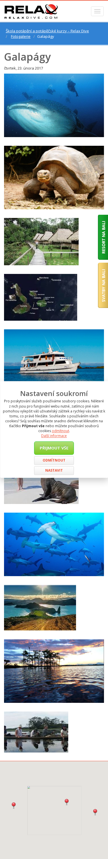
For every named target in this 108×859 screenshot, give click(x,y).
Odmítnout (54, 460)
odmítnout (60, 431)
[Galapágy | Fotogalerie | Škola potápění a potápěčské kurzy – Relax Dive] (31, 11)
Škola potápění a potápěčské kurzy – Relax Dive (47, 30)
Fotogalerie (21, 36)
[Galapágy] (54, 105)
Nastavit (54, 470)
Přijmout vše (54, 448)
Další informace (54, 436)
